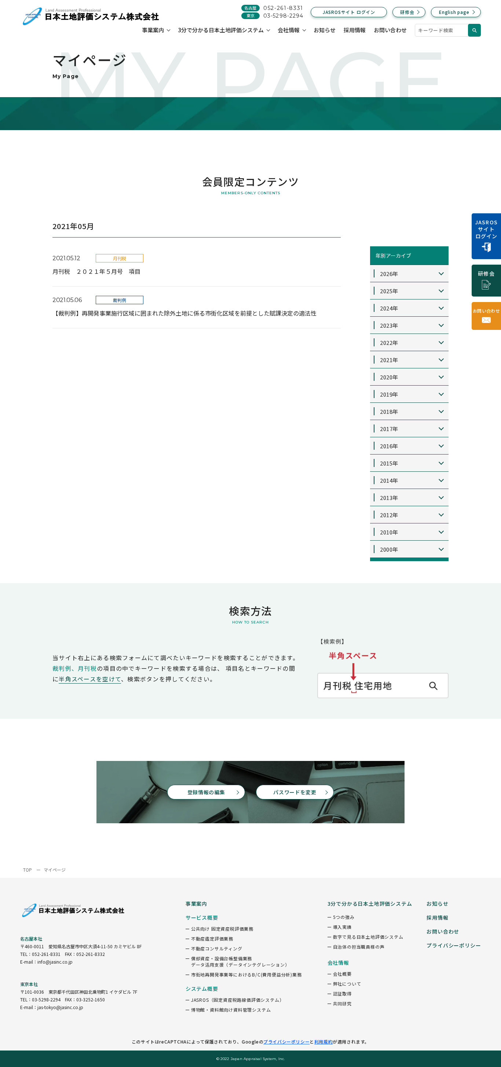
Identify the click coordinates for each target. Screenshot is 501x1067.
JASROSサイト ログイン (349, 12)
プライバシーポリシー (286, 1041)
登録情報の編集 (206, 792)
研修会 (407, 12)
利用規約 (323, 1041)
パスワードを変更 (295, 792)
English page (454, 12)
